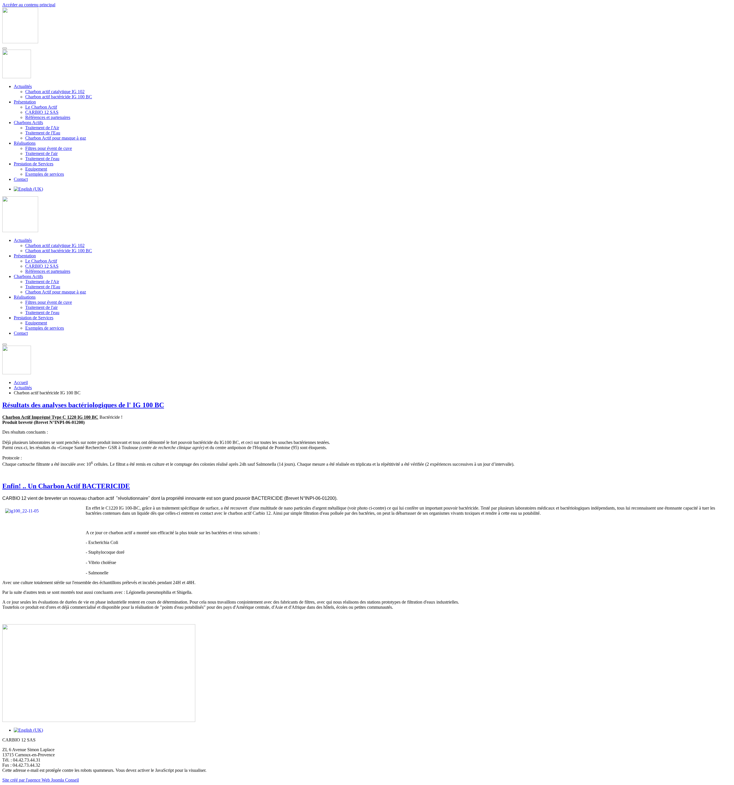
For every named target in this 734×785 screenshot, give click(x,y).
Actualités (23, 86)
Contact (21, 179)
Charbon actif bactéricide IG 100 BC (58, 96)
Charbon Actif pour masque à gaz (55, 138)
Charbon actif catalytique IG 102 (55, 91)
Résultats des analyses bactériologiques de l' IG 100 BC (83, 405)
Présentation (25, 101)
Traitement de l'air (41, 153)
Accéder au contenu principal (28, 4)
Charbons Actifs (28, 122)
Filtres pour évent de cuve (48, 148)
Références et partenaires (47, 117)
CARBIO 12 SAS (41, 112)
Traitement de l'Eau (42, 132)
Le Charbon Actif (41, 107)
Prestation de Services (33, 163)
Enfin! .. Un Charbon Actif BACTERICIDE (66, 486)
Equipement (36, 169)
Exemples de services (44, 174)
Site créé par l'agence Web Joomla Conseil (40, 780)
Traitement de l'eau (42, 158)
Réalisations (25, 143)
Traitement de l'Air (42, 127)
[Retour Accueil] (20, 41)
